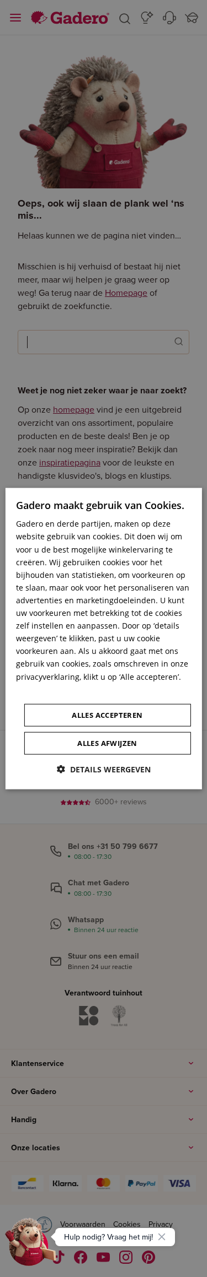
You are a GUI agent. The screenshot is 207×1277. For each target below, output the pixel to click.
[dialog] (103, 638)
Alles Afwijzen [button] (107, 743)
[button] (104, 768)
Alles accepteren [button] (107, 714)
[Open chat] (31, 1246)
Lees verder (37, 689)
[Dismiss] (161, 1236)
